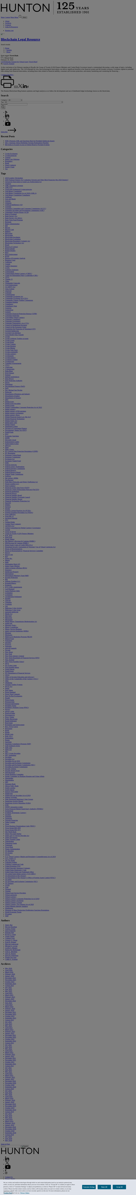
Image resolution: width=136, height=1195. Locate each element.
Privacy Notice (24, 1193)
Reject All (104, 1187)
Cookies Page (8, 1193)
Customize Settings (89, 1187)
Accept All (119, 1187)
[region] (68, 1187)
